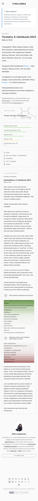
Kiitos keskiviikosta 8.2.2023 (5, 463)
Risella (26, 66)
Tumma (17, 492)
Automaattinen (24, 492)
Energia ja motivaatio (10, 176)
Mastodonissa (17, 103)
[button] (3, 3)
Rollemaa (20, 4)
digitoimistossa (9, 442)
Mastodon (13, 451)
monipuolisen (32, 444)
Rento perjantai (32, 463)
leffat (19, 451)
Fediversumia (6, 100)
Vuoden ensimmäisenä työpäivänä (14, 270)
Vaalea (11, 492)
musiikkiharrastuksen (10, 446)
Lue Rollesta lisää (19, 455)
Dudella (4, 82)
